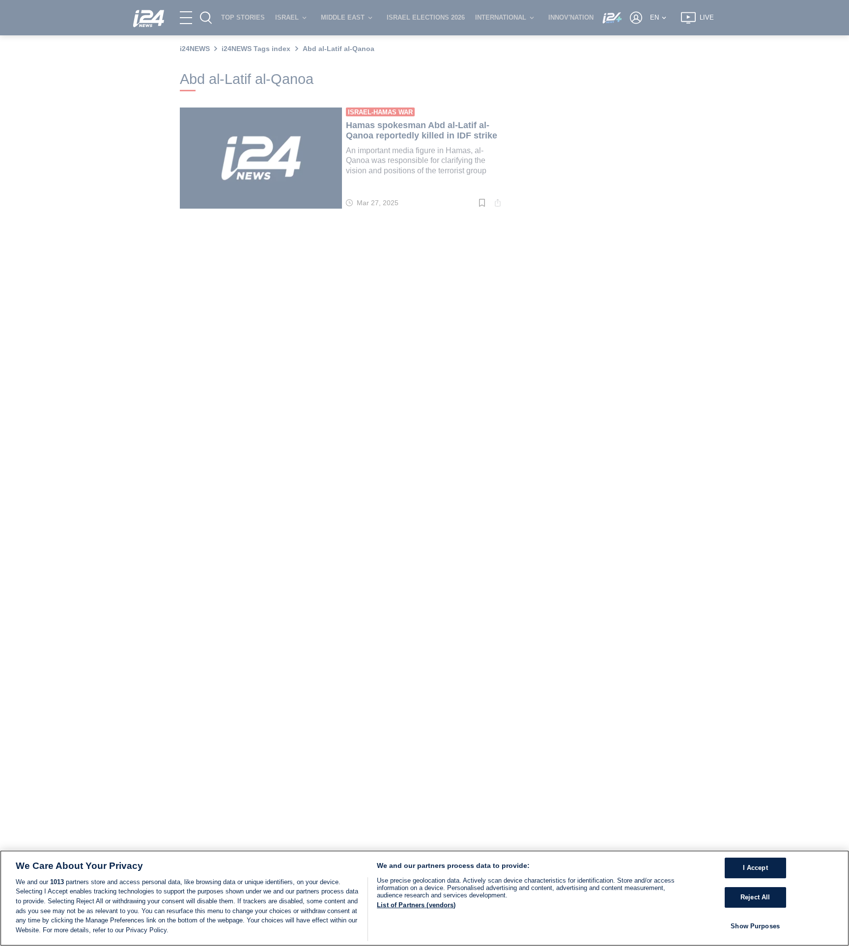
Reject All (755, 897)
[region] (424, 898)
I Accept (755, 868)
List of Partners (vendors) (416, 905)
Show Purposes (755, 926)
